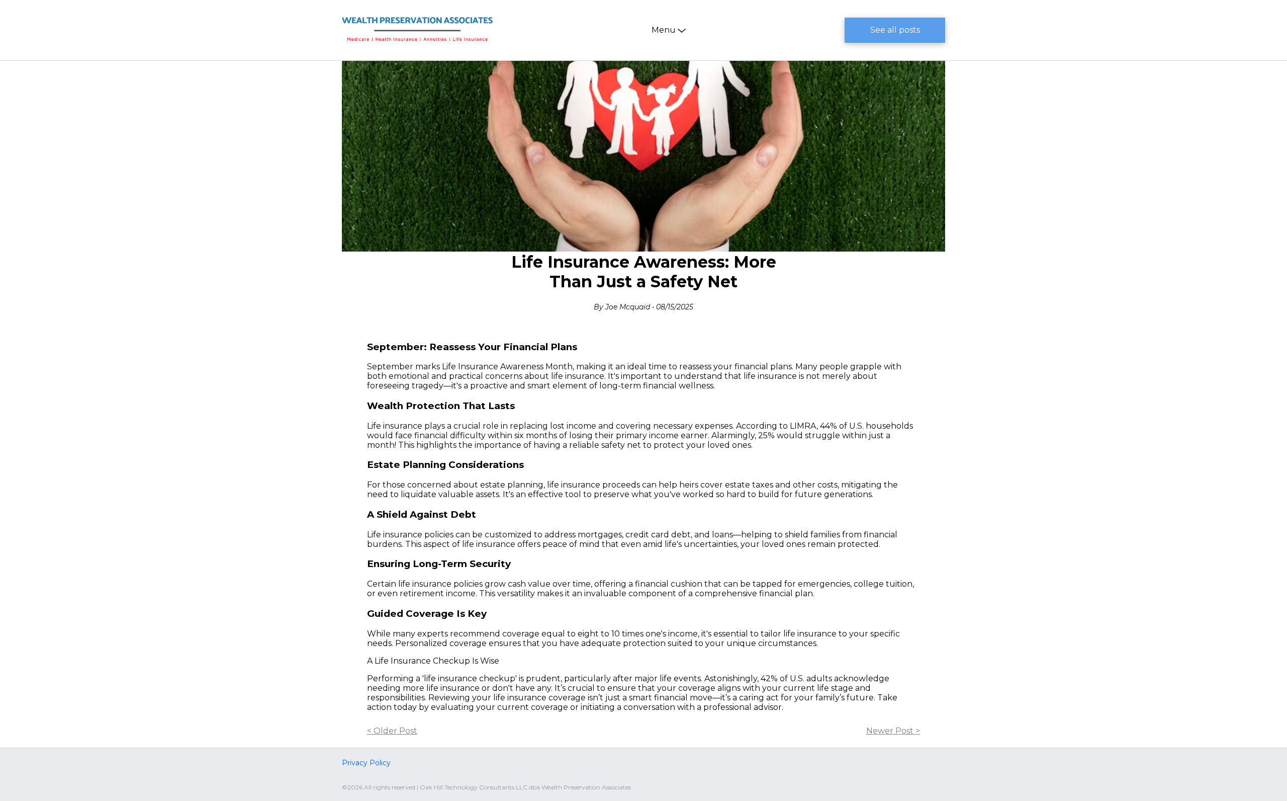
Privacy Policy (366, 762)
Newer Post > (893, 731)
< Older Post (392, 731)
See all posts (895, 30)
